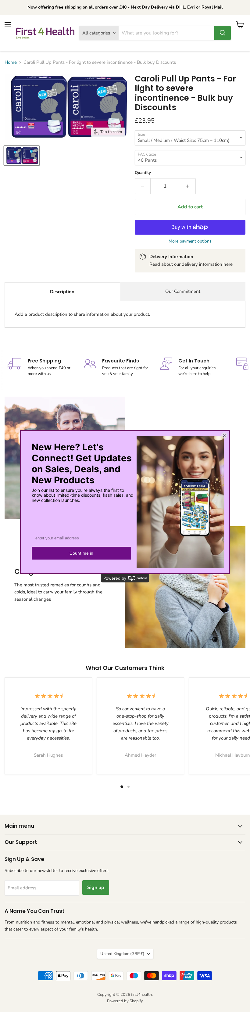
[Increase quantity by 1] (188, 186)
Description (62, 292)
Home (11, 62)
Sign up (95, 887)
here (228, 264)
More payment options (190, 241)
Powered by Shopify (125, 1001)
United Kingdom (122, 953)
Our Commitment (182, 291)
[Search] (222, 33)
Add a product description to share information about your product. (82, 314)
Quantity (143, 173)
